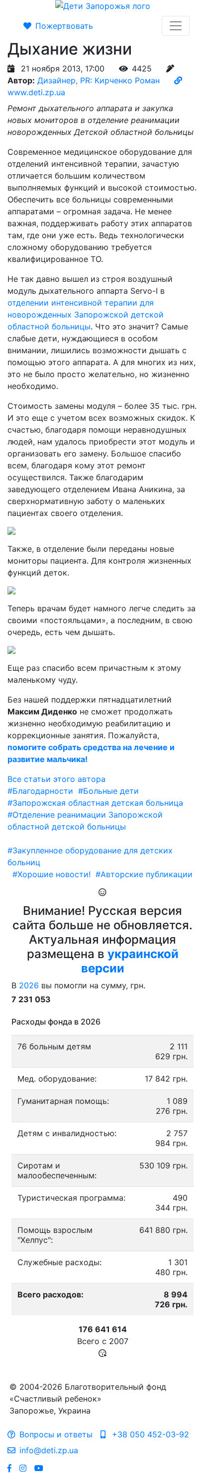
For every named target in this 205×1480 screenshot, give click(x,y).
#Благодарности (40, 791)
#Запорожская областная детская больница (95, 803)
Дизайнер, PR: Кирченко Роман (98, 80)
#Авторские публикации (144, 874)
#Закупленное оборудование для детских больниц (90, 856)
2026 (29, 985)
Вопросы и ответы (56, 1434)
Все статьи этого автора (56, 779)
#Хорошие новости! (51, 874)
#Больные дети (108, 791)
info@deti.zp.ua (48, 1450)
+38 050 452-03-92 (149, 1434)
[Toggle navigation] (176, 26)
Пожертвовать (64, 26)
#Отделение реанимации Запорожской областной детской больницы (85, 821)
